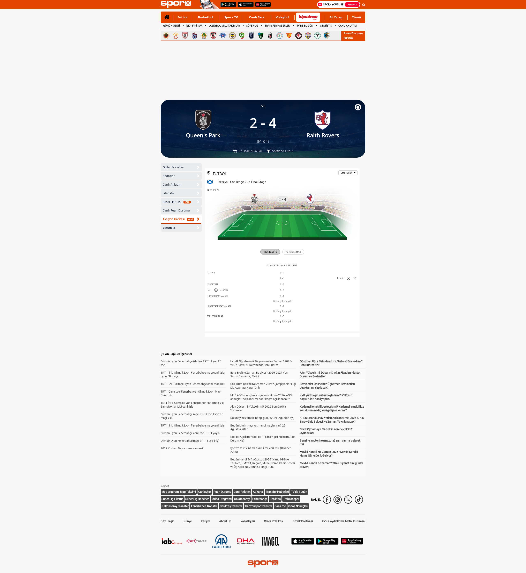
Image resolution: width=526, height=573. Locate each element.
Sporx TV (231, 17)
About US (225, 521)
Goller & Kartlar (173, 167)
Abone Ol (352, 4)
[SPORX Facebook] (326, 499)
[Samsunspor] (185, 35)
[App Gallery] (352, 543)
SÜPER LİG (252, 25)
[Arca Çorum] (298, 35)
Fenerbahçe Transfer (204, 506)
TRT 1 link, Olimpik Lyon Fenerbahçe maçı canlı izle (192, 425)
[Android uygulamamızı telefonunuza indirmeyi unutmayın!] (227, 6)
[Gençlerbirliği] (166, 35)
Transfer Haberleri (277, 491)
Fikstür (348, 38)
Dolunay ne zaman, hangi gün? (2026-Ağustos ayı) (262, 418)
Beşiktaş (275, 499)
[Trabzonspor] (194, 35)
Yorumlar (169, 228)
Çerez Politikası (273, 521)
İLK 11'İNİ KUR (194, 25)
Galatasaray (242, 499)
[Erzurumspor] (326, 35)
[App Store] (302, 543)
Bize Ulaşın (167, 521)
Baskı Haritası (176, 202)
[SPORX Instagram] (337, 499)
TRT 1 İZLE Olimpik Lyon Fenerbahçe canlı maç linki (193, 384)
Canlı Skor (257, 17)
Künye (188, 521)
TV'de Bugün (299, 491)
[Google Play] (327, 543)
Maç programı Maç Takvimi (178, 491)
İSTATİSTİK (326, 25)
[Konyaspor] (317, 35)
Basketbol (205, 17)
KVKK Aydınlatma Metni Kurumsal (343, 521)
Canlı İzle (280, 506)
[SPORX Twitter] (348, 499)
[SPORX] (263, 564)
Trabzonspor (291, 499)
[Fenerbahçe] (232, 35)
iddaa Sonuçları (298, 506)
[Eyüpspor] (308, 35)
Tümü (356, 17)
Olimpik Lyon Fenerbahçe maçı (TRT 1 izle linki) (190, 440)
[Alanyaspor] (204, 35)
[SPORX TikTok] (358, 499)
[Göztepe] (289, 35)
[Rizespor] (279, 35)
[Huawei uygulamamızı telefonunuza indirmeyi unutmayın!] (262, 6)
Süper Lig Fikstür (172, 499)
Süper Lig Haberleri (197, 499)
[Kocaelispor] (260, 35)
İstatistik (168, 193)
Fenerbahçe (259, 499)
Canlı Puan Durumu (176, 210)
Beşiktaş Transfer (231, 506)
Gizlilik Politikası (303, 521)
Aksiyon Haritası (178, 219)
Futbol (183, 17)
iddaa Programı (222, 499)
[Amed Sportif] (241, 35)
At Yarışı (336, 17)
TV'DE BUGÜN (305, 25)
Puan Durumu (353, 33)
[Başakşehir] (251, 35)
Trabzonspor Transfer (258, 506)
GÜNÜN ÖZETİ (171, 25)
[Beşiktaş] (270, 35)
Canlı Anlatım (172, 184)
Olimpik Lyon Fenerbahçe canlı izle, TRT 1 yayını (190, 433)
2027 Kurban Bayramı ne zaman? (182, 448)
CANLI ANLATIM (347, 25)
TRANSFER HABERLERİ (277, 25)
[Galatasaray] (175, 35)
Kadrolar (169, 176)
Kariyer (205, 521)
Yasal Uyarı (248, 521)
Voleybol (282, 17)
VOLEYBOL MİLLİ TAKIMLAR (224, 25)
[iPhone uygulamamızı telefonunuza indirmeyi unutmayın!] (244, 6)
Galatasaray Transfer (175, 506)
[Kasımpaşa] (222, 35)
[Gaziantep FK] (213, 35)
